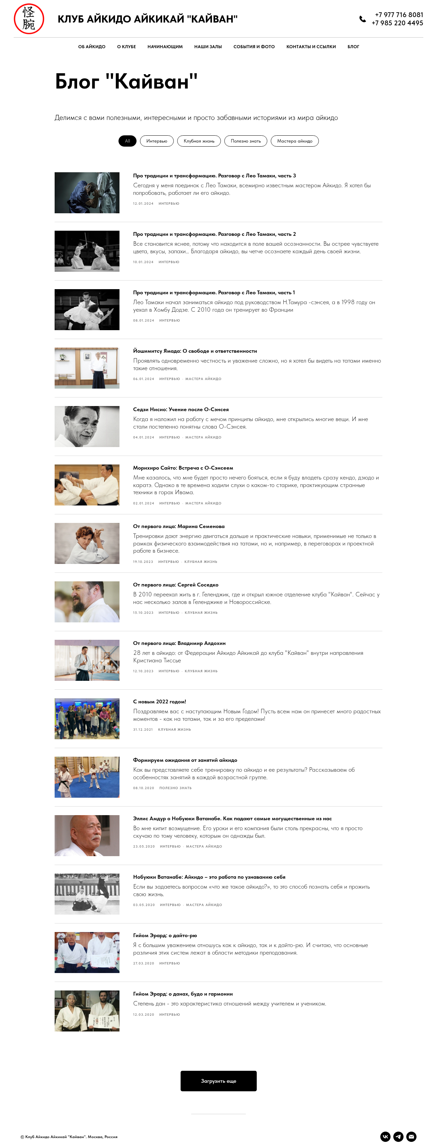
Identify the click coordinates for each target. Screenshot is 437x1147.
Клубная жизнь (199, 141)
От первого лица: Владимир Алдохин (179, 643)
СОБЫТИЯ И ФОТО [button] (254, 46)
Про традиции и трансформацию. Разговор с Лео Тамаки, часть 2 (214, 234)
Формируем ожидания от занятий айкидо (185, 760)
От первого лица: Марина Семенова (179, 526)
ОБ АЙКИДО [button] (91, 46)
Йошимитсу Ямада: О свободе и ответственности (195, 351)
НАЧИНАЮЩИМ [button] (165, 46)
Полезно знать (246, 141)
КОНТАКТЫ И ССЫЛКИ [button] (311, 46)
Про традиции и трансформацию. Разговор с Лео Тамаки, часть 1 (214, 292)
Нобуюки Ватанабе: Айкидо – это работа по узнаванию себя (209, 877)
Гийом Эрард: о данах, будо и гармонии (183, 993)
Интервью (156, 141)
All (127, 141)
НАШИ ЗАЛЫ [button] (208, 46)
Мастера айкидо (294, 141)
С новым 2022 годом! (159, 701)
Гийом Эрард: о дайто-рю (165, 935)
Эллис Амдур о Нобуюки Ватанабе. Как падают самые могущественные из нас (232, 818)
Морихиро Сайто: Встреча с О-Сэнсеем (183, 467)
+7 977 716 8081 (399, 15)
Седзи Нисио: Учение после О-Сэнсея (181, 409)
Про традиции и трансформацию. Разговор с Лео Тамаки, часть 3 (214, 175)
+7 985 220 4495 (397, 23)
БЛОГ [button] (353, 46)
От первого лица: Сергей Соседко (175, 584)
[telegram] (398, 1137)
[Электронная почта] (411, 1137)
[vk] (385, 1137)
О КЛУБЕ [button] (126, 46)
